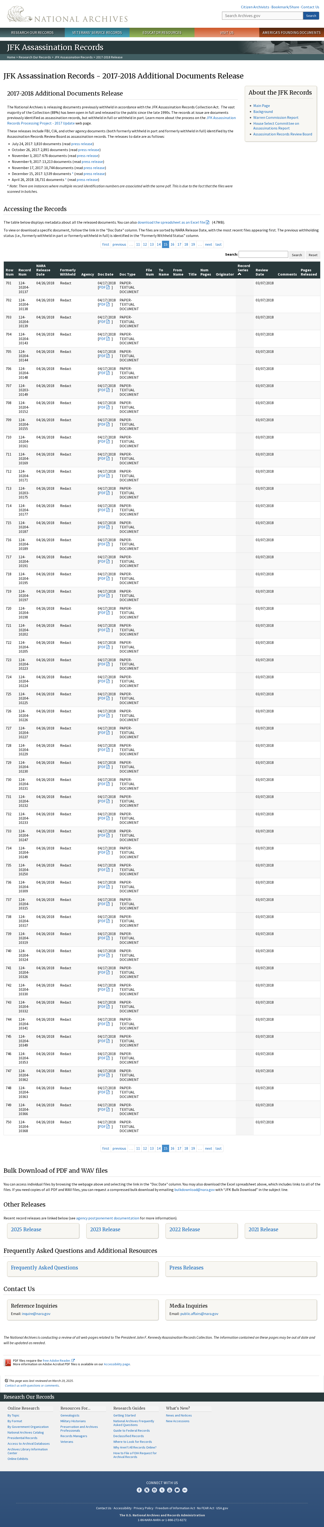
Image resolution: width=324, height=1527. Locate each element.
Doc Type (127, 274)
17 (179, 244)
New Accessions (178, 1421)
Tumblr (162, 1490)
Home (11, 57)
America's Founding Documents (292, 32)
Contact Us (310, 7)
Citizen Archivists (255, 7)
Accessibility (123, 1508)
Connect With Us (162, 1482)
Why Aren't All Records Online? (135, 1447)
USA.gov (222, 1508)
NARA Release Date (43, 270)
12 (145, 244)
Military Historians (73, 1421)
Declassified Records (128, 1436)
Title (192, 274)
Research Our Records (32, 32)
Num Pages (205, 272)
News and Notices (179, 1415)
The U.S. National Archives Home (67, 14)
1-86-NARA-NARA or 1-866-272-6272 (162, 1520)
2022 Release (184, 1229)
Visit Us (227, 32)
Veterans (66, 1441)
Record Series (244, 267)
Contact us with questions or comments (32, 1385)
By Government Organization (28, 1427)
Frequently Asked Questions (44, 1268)
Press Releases (186, 1268)
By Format (15, 1421)
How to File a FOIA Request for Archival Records (135, 1455)
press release (82, 143)
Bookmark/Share (285, 7)
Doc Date (105, 274)
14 (159, 244)
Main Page (261, 105)
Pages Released (309, 272)
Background (263, 111)
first (105, 244)
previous (119, 244)
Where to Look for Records (132, 1441)
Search (311, 16)
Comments (287, 274)
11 (138, 244)
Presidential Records (22, 1438)
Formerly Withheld (68, 272)
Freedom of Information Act (175, 1508)
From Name (178, 272)
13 (152, 244)
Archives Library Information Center (28, 1451)
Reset (313, 255)
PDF (102, 287)
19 (193, 244)
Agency (87, 274)
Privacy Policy (143, 1508)
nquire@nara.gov (36, 1313)
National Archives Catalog (26, 1432)
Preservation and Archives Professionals (79, 1429)
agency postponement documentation (107, 1218)
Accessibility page (117, 1364)
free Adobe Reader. (57, 1360)
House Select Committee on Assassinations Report (276, 125)
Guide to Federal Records (131, 1430)
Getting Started (124, 1415)
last (218, 244)
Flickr (185, 1490)
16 (172, 244)
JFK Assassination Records (73, 57)
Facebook (139, 1490)
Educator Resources (162, 32)
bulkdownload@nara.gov (194, 1189)
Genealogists (69, 1415)
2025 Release (26, 1229)
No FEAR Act (205, 1508)
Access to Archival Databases (29, 1443)
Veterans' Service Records (97, 32)
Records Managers (73, 1436)
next (208, 244)
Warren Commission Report (276, 117)
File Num (150, 272)
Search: (231, 254)
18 (186, 244)
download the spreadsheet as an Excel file (171, 222)
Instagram (154, 1490)
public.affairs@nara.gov (199, 1313)
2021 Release (263, 1229)
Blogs (177, 1490)
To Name (164, 272)
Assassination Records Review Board (282, 134)
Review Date (262, 272)
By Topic (13, 1415)
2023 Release (105, 1229)
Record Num (25, 272)
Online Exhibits (18, 1459)
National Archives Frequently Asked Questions (133, 1423)
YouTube (169, 1490)
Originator (225, 274)
